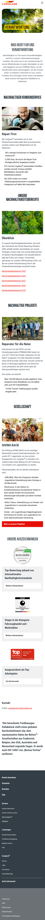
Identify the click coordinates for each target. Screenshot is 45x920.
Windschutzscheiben (9, 835)
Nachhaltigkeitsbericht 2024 (14, 276)
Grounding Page (7, 874)
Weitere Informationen (14, 586)
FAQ (3, 795)
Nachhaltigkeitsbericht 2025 (14, 271)
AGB (3, 903)
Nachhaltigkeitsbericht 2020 (14, 285)
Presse (4, 861)
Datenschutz (6, 907)
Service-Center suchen (9, 813)
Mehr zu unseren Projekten (14, 524)
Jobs (3, 865)
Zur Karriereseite (12, 681)
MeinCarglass (7, 817)
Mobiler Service (7, 843)
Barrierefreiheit (7, 912)
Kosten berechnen (9, 777)
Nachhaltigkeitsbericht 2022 (14, 281)
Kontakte (5, 789)
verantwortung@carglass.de (20, 708)
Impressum (6, 899)
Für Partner (5, 869)
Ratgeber (5, 821)
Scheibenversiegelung (9, 839)
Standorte (6, 783)
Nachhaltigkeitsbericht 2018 (14, 290)
